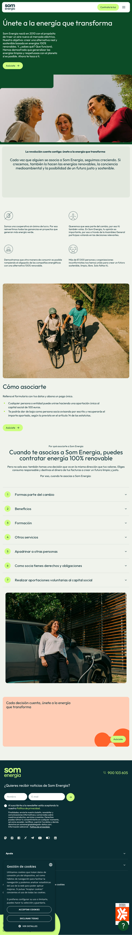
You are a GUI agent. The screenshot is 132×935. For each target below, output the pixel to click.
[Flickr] (48, 838)
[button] (29, 926)
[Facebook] (19, 838)
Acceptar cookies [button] (29, 909)
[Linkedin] (55, 838)
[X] (25, 838)
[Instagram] (12, 838)
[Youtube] (40, 838)
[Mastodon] (5, 838)
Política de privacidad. (40, 827)
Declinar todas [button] (29, 918)
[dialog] (29, 896)
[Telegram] (32, 838)
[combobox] (50, 864)
